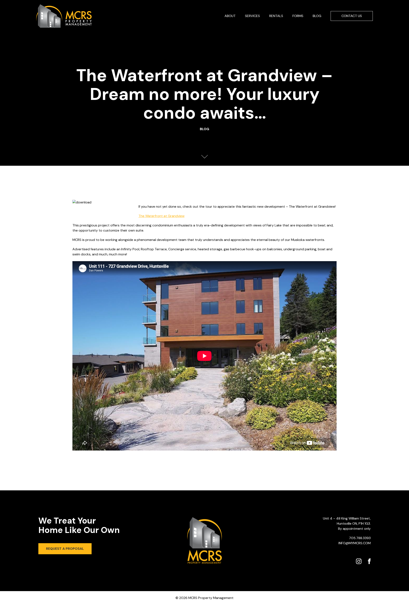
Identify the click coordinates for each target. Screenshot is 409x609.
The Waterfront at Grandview (161, 216)
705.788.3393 (360, 538)
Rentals (276, 16)
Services (252, 16)
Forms (297, 16)
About (230, 16)
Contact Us (351, 16)
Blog (317, 16)
